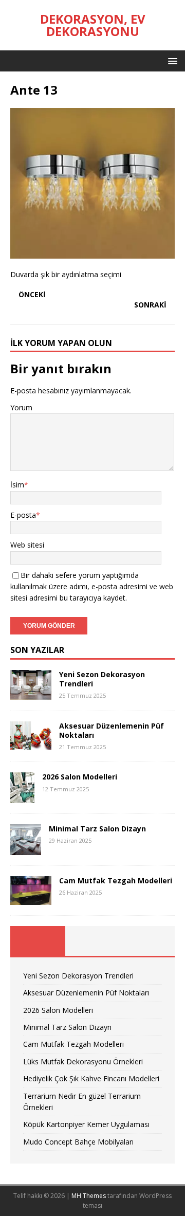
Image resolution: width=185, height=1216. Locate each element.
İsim (17, 484)
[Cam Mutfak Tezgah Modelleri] (30, 898)
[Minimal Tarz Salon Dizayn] (25, 849)
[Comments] (147, 941)
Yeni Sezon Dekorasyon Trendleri (102, 678)
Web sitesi (27, 545)
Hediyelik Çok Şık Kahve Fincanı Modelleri (91, 1078)
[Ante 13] (92, 253)
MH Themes (88, 1195)
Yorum (21, 407)
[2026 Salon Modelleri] (22, 797)
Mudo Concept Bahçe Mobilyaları (78, 1142)
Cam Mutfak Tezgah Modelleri (115, 880)
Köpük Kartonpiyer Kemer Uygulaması (86, 1124)
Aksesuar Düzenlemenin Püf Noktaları (111, 730)
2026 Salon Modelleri (79, 777)
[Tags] (92, 941)
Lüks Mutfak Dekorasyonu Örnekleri (83, 1061)
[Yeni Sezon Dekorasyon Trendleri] (30, 693)
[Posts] (37, 941)
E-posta (23, 515)
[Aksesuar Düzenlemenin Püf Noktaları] (30, 743)
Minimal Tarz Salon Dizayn (97, 828)
